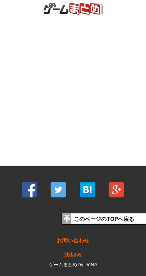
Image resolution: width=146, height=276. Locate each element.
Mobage (73, 254)
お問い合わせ (73, 240)
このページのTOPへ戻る (104, 219)
